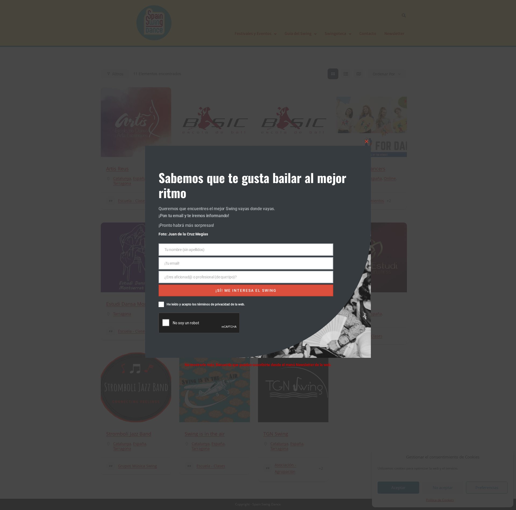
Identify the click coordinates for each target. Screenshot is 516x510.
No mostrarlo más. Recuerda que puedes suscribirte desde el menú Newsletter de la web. (258, 365)
